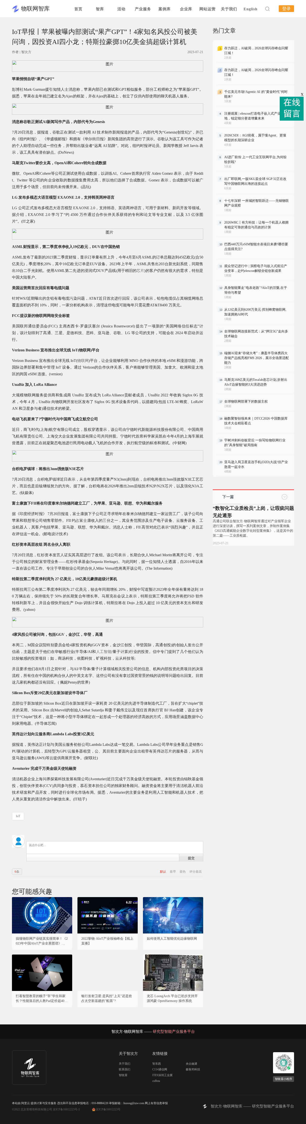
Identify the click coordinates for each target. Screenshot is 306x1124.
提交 (191, 857)
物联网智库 (35, 9)
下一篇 (228, 497)
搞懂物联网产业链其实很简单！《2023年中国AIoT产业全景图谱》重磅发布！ (42, 941)
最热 (183, 871)
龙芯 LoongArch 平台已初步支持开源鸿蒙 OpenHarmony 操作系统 (172, 998)
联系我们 (124, 1069)
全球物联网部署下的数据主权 (246, 401)
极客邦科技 (193, 1069)
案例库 (164, 9)
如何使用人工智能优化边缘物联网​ (172, 938)
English (250, 9)
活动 (121, 9)
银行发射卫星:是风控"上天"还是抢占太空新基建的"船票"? (106, 998)
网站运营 (207, 9)
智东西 (156, 1063)
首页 (78, 9)
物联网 (83, 361)
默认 (163, 871)
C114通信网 (159, 1069)
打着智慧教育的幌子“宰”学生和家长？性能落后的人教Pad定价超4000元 (42, 998)
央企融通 (191, 1063)
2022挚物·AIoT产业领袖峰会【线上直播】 (107, 941)
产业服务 (143, 9)
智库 (100, 9)
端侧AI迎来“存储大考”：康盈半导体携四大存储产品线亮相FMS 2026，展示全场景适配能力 (256, 358)
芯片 (140, 271)
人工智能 (104, 652)
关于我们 (229, 9)
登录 (286, 8)
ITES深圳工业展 (162, 1075)
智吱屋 (123, 1075)
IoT (18, 816)
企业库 (186, 9)
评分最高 (195, 871)
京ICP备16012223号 (108, 1109)
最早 (173, 871)
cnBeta (156, 1081)
